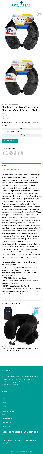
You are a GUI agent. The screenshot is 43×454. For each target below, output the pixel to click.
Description (6, 165)
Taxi (3, 398)
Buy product (10, 141)
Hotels (4, 406)
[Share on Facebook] (7, 153)
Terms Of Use (6, 422)
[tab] (21, 165)
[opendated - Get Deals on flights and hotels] (21, 3)
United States (15, 131)
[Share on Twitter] (11, 153)
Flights (4, 402)
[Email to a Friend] (14, 153)
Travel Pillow (13, 104)
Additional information (11, 169)
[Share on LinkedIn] (22, 153)
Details (4, 125)
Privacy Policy (7, 418)
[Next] (9, 53)
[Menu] (3, 3)
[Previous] (4, 53)
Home (4, 104)
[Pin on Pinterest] (18, 153)
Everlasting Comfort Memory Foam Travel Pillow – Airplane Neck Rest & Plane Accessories (20, 349)
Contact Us (6, 426)
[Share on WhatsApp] (3, 153)
